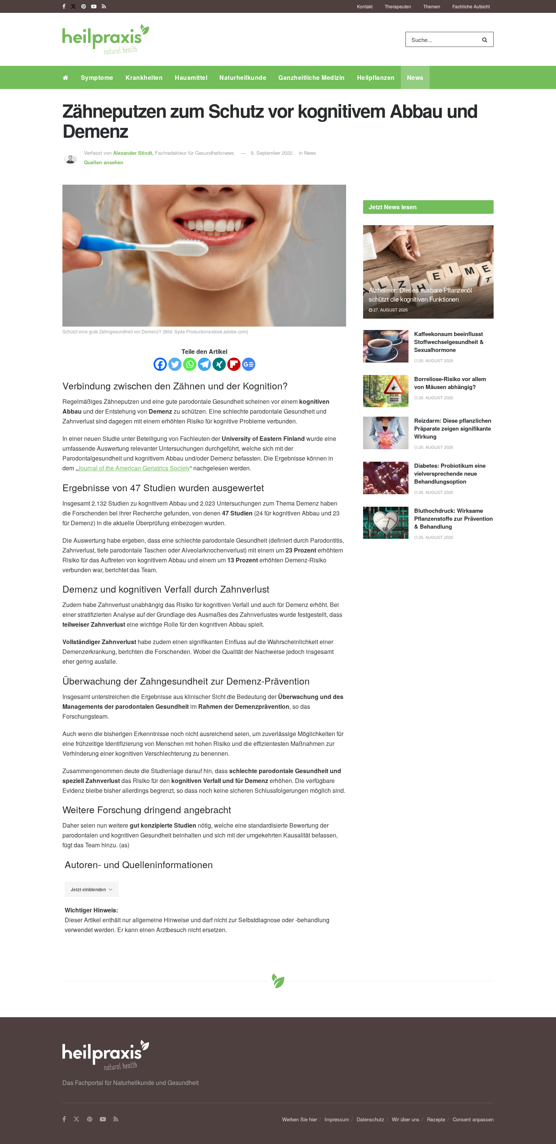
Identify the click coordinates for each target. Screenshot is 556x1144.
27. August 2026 (390, 310)
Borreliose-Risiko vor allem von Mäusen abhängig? (450, 383)
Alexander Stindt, (134, 152)
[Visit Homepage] (105, 39)
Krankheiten (144, 77)
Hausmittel (191, 77)
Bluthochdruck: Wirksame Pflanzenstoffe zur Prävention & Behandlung (453, 518)
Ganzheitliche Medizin (311, 77)
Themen (431, 6)
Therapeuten (398, 6)
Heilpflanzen (376, 77)
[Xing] (219, 364)
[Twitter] (175, 364)
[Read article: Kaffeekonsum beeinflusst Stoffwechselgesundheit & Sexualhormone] (385, 346)
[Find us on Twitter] (73, 6)
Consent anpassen (473, 1119)
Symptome (97, 77)
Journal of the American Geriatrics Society (134, 468)
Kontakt (365, 6)
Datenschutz (370, 1119)
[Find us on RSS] (104, 6)
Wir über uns (405, 1119)
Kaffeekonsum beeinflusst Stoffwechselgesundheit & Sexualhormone (449, 342)
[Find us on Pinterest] (83, 6)
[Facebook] (160, 364)
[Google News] (248, 364)
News (415, 77)
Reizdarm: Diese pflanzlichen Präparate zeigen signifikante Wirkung (452, 428)
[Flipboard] (234, 364)
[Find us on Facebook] (63, 6)
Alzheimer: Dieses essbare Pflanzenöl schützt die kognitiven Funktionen (420, 294)
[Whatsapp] (189, 364)
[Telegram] (204, 364)
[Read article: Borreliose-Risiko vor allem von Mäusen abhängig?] (385, 391)
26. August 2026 (435, 360)
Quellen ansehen (103, 162)
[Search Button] (486, 39)
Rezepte (436, 1119)
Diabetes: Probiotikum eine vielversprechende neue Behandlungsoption (450, 473)
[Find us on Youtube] (93, 6)
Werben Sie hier (299, 1119)
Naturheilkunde (242, 77)
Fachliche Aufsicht (471, 6)
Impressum (337, 1119)
